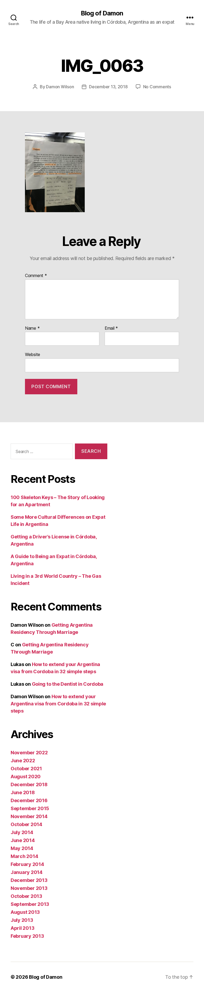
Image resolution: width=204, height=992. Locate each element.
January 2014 (26, 872)
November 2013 (29, 888)
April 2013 (22, 928)
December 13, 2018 (108, 86)
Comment (36, 275)
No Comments (157, 86)
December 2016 (29, 800)
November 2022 (29, 752)
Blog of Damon (102, 13)
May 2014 (22, 848)
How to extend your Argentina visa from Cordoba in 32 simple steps (58, 704)
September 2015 (30, 808)
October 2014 (26, 824)
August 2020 (26, 776)
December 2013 (29, 880)
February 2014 (27, 864)
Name (32, 328)
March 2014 (24, 856)
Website (32, 354)
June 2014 (23, 840)
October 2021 (26, 768)
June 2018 (23, 792)
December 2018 (29, 784)
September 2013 (30, 904)
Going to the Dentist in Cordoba (68, 684)
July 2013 (22, 920)
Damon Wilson (60, 86)
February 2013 (27, 936)
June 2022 (23, 760)
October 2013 (26, 896)
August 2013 (25, 912)
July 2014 (22, 832)
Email (111, 328)
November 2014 (29, 816)
